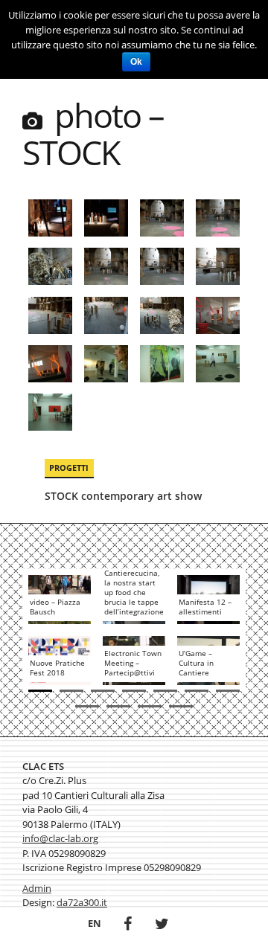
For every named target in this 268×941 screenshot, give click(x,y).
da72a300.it (82, 902)
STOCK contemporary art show (123, 496)
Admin (36, 888)
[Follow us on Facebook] (128, 925)
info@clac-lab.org (60, 838)
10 (150, 706)
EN (94, 923)
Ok (136, 62)
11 (181, 706)
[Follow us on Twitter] (162, 925)
